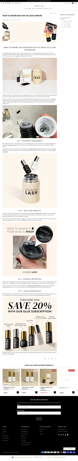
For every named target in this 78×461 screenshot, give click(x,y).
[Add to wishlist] (4, 370)
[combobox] (19, 413)
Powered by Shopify (14, 452)
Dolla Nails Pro (42, 429)
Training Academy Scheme (25, 444)
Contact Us (4, 431)
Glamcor (41, 431)
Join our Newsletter (6, 438)
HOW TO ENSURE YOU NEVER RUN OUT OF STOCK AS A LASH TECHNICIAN (65, 18)
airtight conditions (32, 149)
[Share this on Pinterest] (52, 359)
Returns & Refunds (24, 431)
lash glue (53, 99)
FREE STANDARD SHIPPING (39, 1)
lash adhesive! (38, 213)
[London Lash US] (39, 6)
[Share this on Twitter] (45, 359)
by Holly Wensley (5, 20)
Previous (51, 13)
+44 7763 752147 (65, 431)
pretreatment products (12, 145)
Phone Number (20, 410)
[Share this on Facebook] (48, 359)
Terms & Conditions (24, 433)
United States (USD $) (16, 3)
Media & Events (5, 436)
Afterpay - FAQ (23, 436)
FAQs (3, 433)
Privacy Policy (23, 438)
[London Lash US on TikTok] (7, 3)
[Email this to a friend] (55, 359)
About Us (4, 429)
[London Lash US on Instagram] (3, 3)
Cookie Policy (23, 440)
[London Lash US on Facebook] (1, 3)
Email (18, 404)
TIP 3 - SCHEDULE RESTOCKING (66, 24)
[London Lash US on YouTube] (9, 3)
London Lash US (8, 452)
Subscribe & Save (5, 440)
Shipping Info (23, 429)
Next (55, 13)
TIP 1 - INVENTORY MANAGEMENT (66, 21)
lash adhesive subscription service (34, 285)
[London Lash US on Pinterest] (5, 3)
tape (23, 218)
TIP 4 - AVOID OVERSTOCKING (66, 26)
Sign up (39, 418)
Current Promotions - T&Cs (25, 442)
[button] (26, 8)
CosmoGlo (41, 433)
